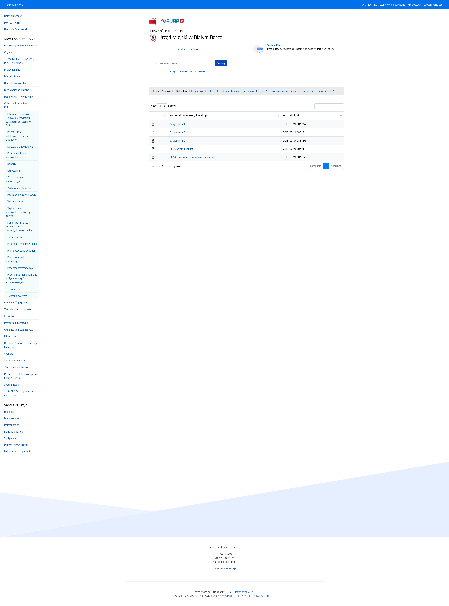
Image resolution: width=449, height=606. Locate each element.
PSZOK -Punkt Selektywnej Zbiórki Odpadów (17, 135)
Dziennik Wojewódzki (16, 29)
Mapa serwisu (12, 418)
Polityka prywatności (16, 444)
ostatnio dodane (189, 49)
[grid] (246, 136)
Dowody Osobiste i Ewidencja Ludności (21, 345)
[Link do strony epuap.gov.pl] (172, 20)
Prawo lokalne (12, 69)
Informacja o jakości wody (21, 194)
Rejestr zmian (11, 424)
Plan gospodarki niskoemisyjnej (15, 259)
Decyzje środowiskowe (20, 146)
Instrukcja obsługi (14, 431)
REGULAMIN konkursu (182, 148)
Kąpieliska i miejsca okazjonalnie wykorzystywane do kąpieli (21, 226)
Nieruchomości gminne (16, 89)
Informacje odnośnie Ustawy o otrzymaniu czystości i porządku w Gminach (18, 119)
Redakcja (9, 411)
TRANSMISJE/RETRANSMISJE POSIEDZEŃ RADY (20, 60)
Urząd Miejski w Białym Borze (20, 45)
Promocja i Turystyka (16, 322)
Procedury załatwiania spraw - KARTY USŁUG (21, 375)
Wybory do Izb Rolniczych (21, 187)
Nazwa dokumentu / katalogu (188, 115)
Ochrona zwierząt (17, 295)
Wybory (8, 353)
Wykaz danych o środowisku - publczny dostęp (18, 212)
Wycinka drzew (16, 201)
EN (369, 4)
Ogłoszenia (13, 170)
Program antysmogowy (20, 267)
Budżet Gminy (12, 76)
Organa (8, 52)
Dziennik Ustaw (13, 15)
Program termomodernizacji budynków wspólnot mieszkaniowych (22, 278)
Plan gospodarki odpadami (22, 250)
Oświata (9, 315)
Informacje (10, 336)
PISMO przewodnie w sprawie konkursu (192, 157)
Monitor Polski (12, 22)
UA (364, 4)
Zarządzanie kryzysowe (17, 309)
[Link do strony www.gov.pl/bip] (154, 20)
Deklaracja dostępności (17, 451)
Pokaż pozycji (162, 105)
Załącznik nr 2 (177, 140)
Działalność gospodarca (17, 302)
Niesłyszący (414, 4)
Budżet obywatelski (15, 83)
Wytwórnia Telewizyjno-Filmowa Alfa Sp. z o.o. (249, 595)
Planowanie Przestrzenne (18, 96)
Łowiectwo (13, 288)
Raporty (11, 163)
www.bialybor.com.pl (224, 568)
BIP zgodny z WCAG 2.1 (245, 591)
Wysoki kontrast (433, 4)
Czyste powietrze (17, 237)
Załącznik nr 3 (177, 132)
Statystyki (10, 438)
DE (375, 4)
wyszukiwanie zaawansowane (189, 71)
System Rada (11, 384)
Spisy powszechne (14, 360)
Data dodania (291, 115)
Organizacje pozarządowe (18, 329)
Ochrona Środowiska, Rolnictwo (16, 105)
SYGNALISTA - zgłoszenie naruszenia (18, 393)
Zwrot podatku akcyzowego (15, 179)
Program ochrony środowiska (16, 155)
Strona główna (15, 4)
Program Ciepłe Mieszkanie (22, 243)
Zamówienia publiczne (16, 367)
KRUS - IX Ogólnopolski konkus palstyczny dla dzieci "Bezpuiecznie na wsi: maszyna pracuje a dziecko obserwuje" (270, 90)
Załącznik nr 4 (177, 124)
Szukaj (221, 63)
